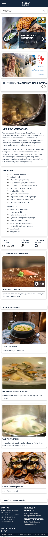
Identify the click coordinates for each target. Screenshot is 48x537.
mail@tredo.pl (29, 524)
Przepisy (11, 83)
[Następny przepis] (45, 87)
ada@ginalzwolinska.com (32, 516)
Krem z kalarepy (9, 346)
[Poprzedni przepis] (42, 87)
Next (43, 38)
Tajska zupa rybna (10, 439)
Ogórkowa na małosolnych (15, 391)
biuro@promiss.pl (7, 521)
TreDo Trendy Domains (32, 522)
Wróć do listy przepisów (14, 500)
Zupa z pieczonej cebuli (12, 487)
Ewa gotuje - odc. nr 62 (12, 290)
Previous (4, 38)
